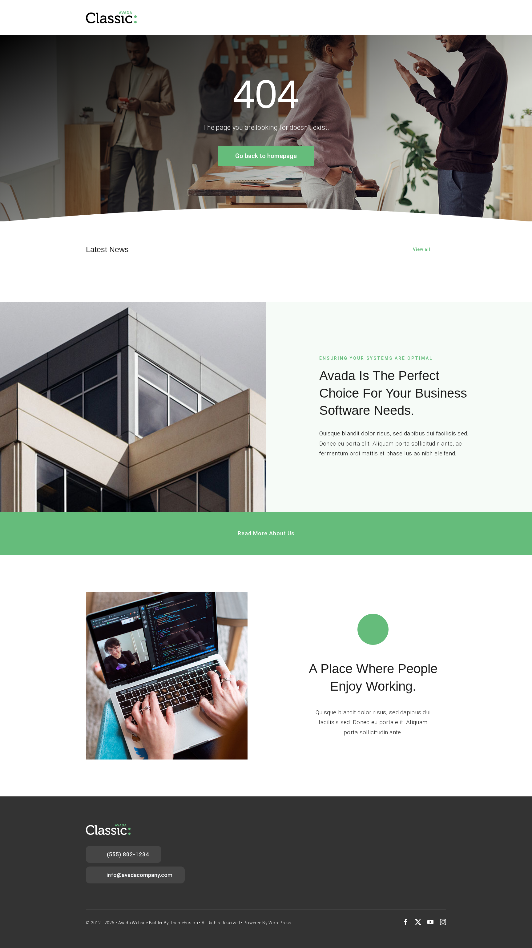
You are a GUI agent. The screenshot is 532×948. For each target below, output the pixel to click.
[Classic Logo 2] (111, 14)
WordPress (280, 922)
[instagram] (443, 922)
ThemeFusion (184, 922)
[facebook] (406, 922)
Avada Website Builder (140, 922)
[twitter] (418, 922)
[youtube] (430, 922)
